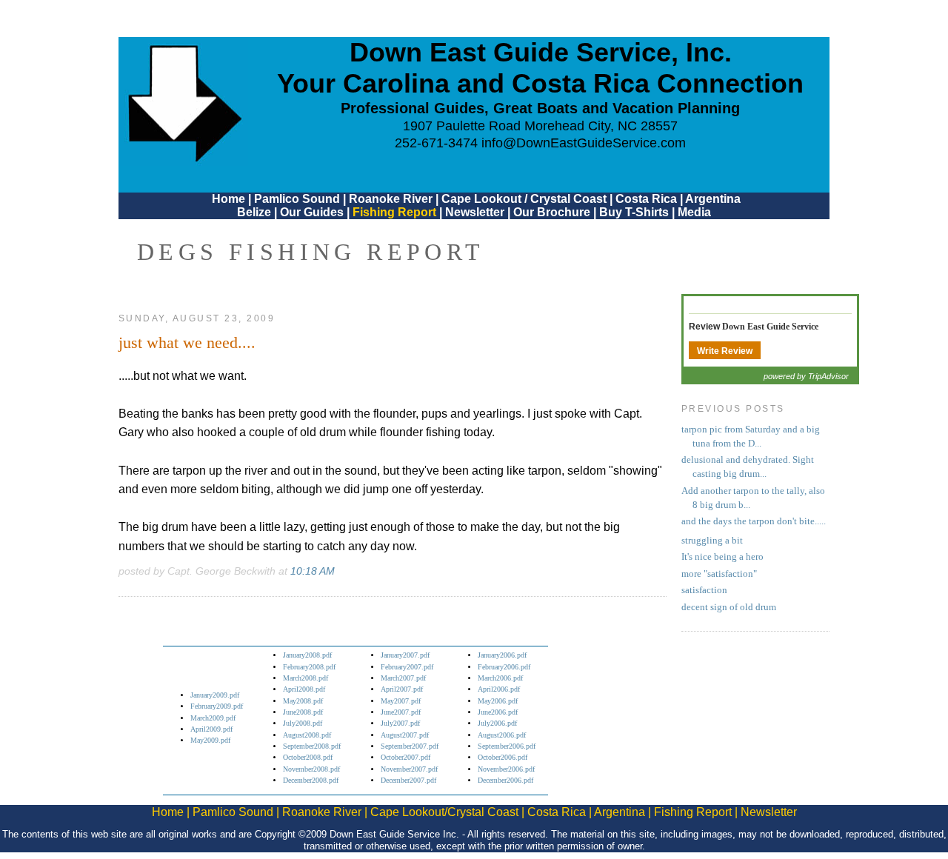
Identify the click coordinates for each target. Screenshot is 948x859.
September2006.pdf (506, 746)
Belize (254, 212)
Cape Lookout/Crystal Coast (444, 812)
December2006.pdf (505, 780)
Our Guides (312, 212)
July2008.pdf (302, 723)
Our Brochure (551, 212)
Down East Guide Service (770, 326)
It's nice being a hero (722, 557)
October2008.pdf (308, 757)
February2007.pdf (407, 667)
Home (228, 199)
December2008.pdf (310, 780)
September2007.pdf (409, 746)
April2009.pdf (211, 729)
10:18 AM (312, 571)
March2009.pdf (213, 718)
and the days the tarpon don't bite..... (753, 521)
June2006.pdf (498, 712)
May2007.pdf (401, 701)
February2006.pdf (504, 667)
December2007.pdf (408, 780)
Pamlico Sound (297, 199)
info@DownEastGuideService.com (583, 143)
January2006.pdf (502, 655)
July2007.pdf (400, 723)
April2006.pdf (499, 689)
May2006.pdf (498, 701)
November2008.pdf (311, 769)
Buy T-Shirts (634, 212)
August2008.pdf (307, 735)
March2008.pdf (305, 678)
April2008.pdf (304, 689)
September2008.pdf (312, 746)
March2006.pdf (500, 678)
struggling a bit (712, 540)
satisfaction (704, 590)
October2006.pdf (502, 757)
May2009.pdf (210, 740)
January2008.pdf (307, 655)
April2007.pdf (402, 689)
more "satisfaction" (719, 574)
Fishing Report (396, 212)
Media (694, 212)
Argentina (713, 199)
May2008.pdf (303, 701)
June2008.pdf (303, 712)
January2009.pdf (214, 695)
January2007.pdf (405, 655)
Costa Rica (646, 199)
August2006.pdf (502, 735)
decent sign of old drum (728, 607)
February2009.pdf (216, 706)
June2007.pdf (401, 712)
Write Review (724, 351)
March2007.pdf (403, 678)
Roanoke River (391, 199)
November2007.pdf (409, 769)
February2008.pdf (309, 667)
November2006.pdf (506, 769)
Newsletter (474, 212)
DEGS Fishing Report (311, 251)
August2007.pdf (405, 735)
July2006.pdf (497, 723)
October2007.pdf (405, 757)
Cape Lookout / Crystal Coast (524, 199)
